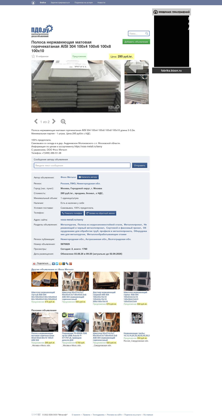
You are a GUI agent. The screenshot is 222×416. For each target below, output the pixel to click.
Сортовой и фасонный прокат (123, 227)
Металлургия (68, 224)
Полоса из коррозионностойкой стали (100, 224)
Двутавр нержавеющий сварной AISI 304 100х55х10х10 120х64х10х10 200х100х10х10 (104, 297)
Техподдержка (98, 415)
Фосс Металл (68, 177)
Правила (86, 415)
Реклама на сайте (114, 415)
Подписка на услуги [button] (84, 2)
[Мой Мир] (63, 263)
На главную (148, 415)
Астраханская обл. (96, 239)
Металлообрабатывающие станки (106, 234)
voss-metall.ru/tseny (72, 219)
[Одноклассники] (60, 263)
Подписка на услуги (132, 415)
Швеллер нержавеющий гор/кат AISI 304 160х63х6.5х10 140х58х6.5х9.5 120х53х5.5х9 (135, 297)
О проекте (76, 415)
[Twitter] (57, 263)
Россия (65, 183)
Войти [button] (43, 2)
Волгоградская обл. (119, 239)
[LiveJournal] (67, 263)
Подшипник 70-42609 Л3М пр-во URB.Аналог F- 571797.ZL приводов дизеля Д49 (74, 336)
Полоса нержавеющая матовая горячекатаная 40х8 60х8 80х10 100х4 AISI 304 (42, 336)
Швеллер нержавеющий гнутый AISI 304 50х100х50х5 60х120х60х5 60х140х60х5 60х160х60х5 (44, 295)
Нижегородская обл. (88, 183)
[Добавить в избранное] (33, 57)
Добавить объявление (136, 41)
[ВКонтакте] (53, 263)
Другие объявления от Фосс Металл (52, 269)
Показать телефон (73, 213)
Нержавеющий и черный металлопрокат (104, 226)
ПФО (73, 183)
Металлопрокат (133, 224)
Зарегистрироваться (60, 2)
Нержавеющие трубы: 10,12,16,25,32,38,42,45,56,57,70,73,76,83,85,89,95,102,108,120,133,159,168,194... (137, 334)
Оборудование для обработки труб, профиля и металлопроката (103, 229)
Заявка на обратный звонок (102, 213)
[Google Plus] (70, 263)
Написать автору (89, 177)
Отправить (139, 165)
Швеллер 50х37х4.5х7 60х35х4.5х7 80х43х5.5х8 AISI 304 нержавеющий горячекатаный (74, 295)
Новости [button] (101, 2)
